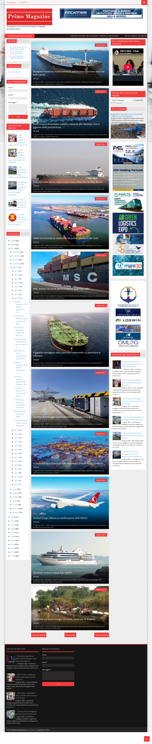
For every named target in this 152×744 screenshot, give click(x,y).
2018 (12, 536)
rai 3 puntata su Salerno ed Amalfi (17, 53)
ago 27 (16, 283)
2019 (12, 533)
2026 (12, 241)
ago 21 (16, 430)
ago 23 (16, 294)
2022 (12, 521)
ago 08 (16, 465)
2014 (12, 552)
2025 (12, 245)
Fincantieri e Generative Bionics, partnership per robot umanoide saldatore (132, 364)
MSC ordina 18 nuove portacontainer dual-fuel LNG (61, 288)
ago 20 (16, 434)
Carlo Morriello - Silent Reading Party (17, 57)
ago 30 (16, 271)
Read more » (101, 45)
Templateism (31, 730)
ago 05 (16, 477)
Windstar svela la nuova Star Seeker (20, 414)
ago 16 (16, 446)
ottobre (16, 260)
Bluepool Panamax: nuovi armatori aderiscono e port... (20, 307)
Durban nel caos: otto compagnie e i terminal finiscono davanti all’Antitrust (131, 454)
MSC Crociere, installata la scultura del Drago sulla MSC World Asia (18, 140)
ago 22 (16, 298)
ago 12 (16, 457)
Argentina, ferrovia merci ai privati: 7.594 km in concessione (57, 36)
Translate (119, 103)
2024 (12, 248)
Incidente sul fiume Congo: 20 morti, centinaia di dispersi (64, 619)
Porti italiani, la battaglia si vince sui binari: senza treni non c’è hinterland (132, 401)
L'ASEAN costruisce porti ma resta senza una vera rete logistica (17, 220)
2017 (12, 540)
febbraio (16, 508)
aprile (15, 501)
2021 (12, 525)
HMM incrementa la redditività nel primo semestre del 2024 (65, 238)
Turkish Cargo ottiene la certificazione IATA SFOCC (60, 518)
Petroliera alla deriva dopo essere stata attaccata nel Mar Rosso (67, 182)
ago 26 (16, 286)
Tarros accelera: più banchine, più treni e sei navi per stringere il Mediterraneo (119, 36)
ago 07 (16, 469)
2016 (12, 544)
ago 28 (16, 279)
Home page (11, 2)
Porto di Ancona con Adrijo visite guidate (18, 48)
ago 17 (16, 442)
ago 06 (16, 473)
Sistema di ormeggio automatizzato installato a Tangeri (63, 416)
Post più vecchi (101, 635)
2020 (12, 529)
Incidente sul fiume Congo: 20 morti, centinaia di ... (20, 423)
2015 (12, 548)
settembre (16, 264)
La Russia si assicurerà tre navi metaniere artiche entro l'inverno (68, 463)
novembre (16, 256)
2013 (12, 556)
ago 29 (16, 275)
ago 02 (16, 481)
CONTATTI (23, 2)
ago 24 (16, 290)
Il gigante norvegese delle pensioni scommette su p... (20, 367)
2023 (12, 517)
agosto (15, 267)
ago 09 (16, 461)
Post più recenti (38, 635)
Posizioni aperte (15, 72)
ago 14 (16, 449)
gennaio (16, 512)
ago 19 (16, 438)
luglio (15, 489)
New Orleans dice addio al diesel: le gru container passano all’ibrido (18, 172)
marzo (15, 505)
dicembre (16, 252)
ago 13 (16, 453)
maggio (15, 497)
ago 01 (16, 484)
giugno (15, 493)
